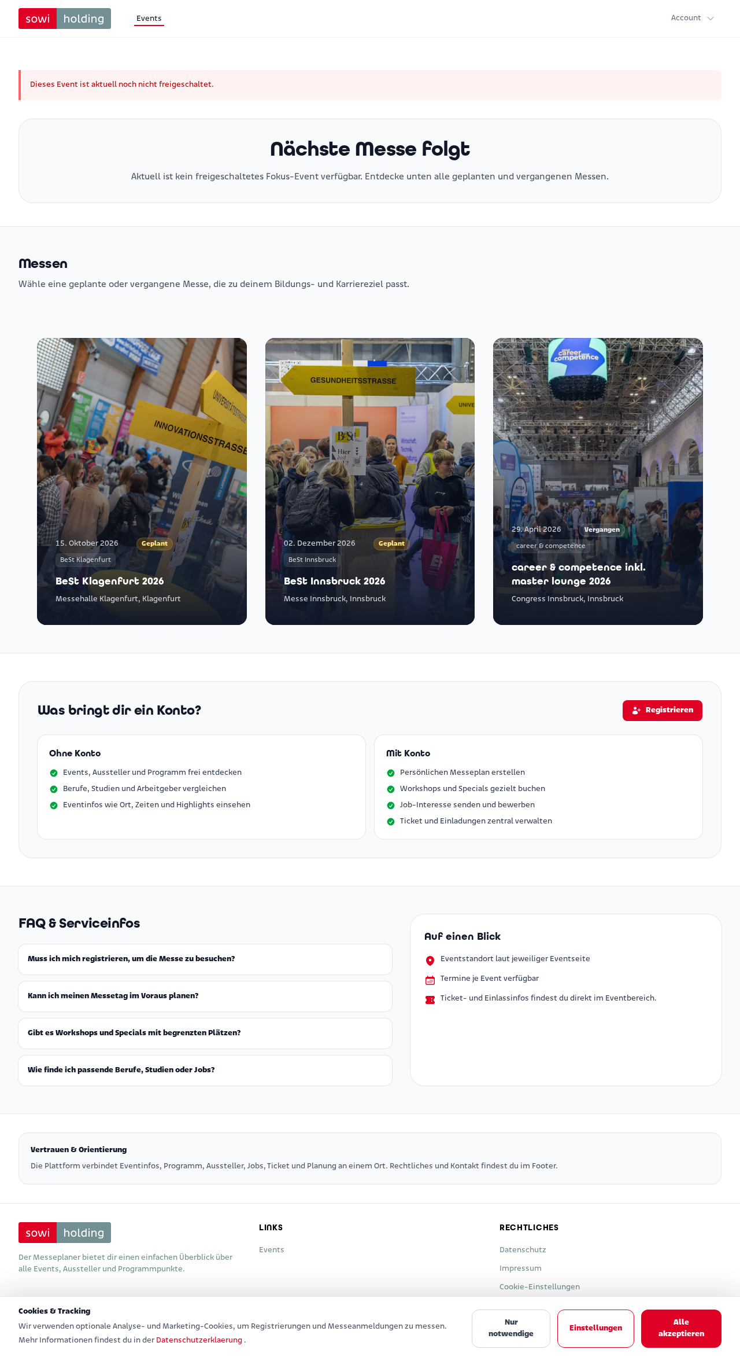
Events (149, 18)
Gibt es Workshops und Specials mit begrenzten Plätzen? (134, 1033)
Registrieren (669, 710)
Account (686, 18)
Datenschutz (523, 1250)
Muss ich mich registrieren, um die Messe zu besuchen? (131, 959)
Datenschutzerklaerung (200, 1340)
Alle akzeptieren (681, 1328)
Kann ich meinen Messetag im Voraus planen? (113, 996)
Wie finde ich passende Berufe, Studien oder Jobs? (121, 1070)
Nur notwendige (511, 1328)
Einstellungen (595, 1328)
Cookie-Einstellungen (540, 1287)
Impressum (521, 1268)
